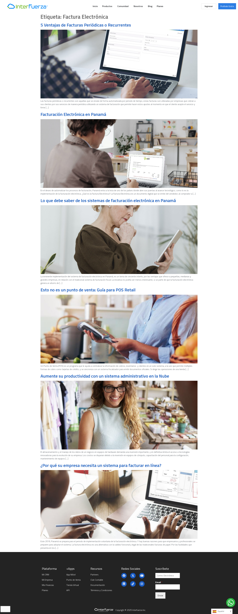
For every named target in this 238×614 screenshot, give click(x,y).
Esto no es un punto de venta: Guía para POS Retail (88, 289)
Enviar (160, 595)
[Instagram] (142, 584)
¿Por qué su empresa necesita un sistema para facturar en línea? (100, 465)
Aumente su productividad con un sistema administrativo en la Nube (104, 376)
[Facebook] (124, 575)
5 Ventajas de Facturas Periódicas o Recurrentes (85, 25)
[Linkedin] (124, 584)
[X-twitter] (133, 575)
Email (158, 582)
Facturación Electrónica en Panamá (73, 114)
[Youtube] (142, 575)
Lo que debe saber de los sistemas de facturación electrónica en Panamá (108, 200)
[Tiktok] (133, 584)
